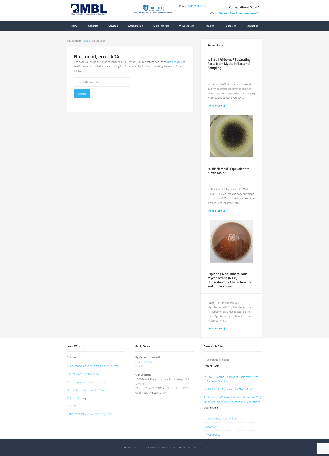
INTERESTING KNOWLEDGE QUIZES (89, 414)
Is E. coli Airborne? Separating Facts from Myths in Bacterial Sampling (229, 63)
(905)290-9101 (197, 6)
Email (138, 366)
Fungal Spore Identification (83, 374)
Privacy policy (212, 434)
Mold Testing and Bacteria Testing (88, 10)
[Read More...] (216, 105)
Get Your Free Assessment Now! (238, 13)
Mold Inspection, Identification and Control (92, 366)
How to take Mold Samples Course (87, 390)
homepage (174, 61)
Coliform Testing (76, 398)
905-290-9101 (144, 361)
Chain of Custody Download (220, 418)
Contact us (210, 426)
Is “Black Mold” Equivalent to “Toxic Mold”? (228, 170)
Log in (204, 447)
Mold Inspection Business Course (86, 382)
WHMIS (71, 406)
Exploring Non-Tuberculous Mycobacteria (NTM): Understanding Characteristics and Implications (230, 280)
